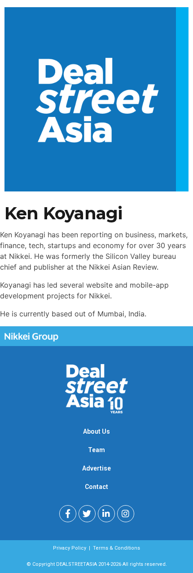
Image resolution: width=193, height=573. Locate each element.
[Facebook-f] (67, 513)
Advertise (96, 468)
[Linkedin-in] (106, 513)
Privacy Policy (69, 548)
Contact (96, 486)
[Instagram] (125, 513)
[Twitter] (87, 513)
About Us (96, 431)
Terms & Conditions (116, 548)
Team (96, 449)
